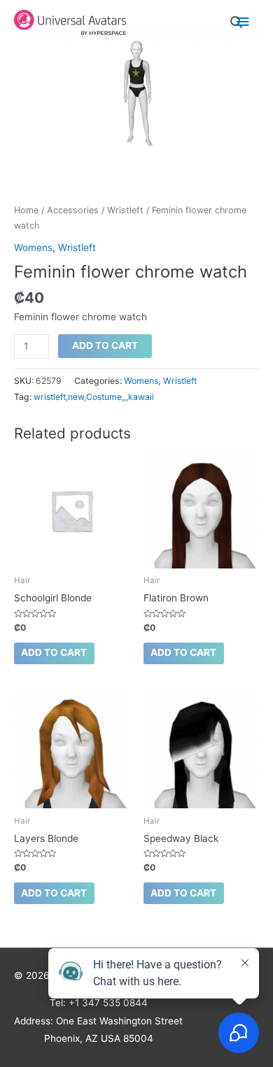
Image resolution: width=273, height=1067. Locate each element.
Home (26, 210)
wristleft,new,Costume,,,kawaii (94, 397)
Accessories (73, 210)
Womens (33, 247)
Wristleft (125, 210)
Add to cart (105, 345)
